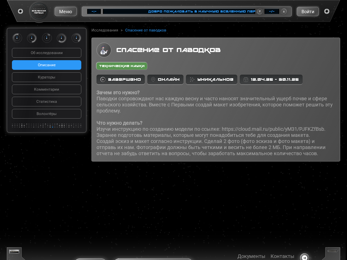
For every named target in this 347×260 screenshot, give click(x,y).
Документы (251, 256)
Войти (308, 11)
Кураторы (46, 77)
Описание (47, 65)
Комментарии (46, 89)
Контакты (282, 256)
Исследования (104, 30)
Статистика (46, 101)
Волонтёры (47, 113)
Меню (65, 11)
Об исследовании (47, 53)
